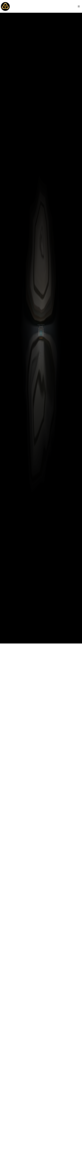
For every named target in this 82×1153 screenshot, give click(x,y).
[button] (79, 6)
